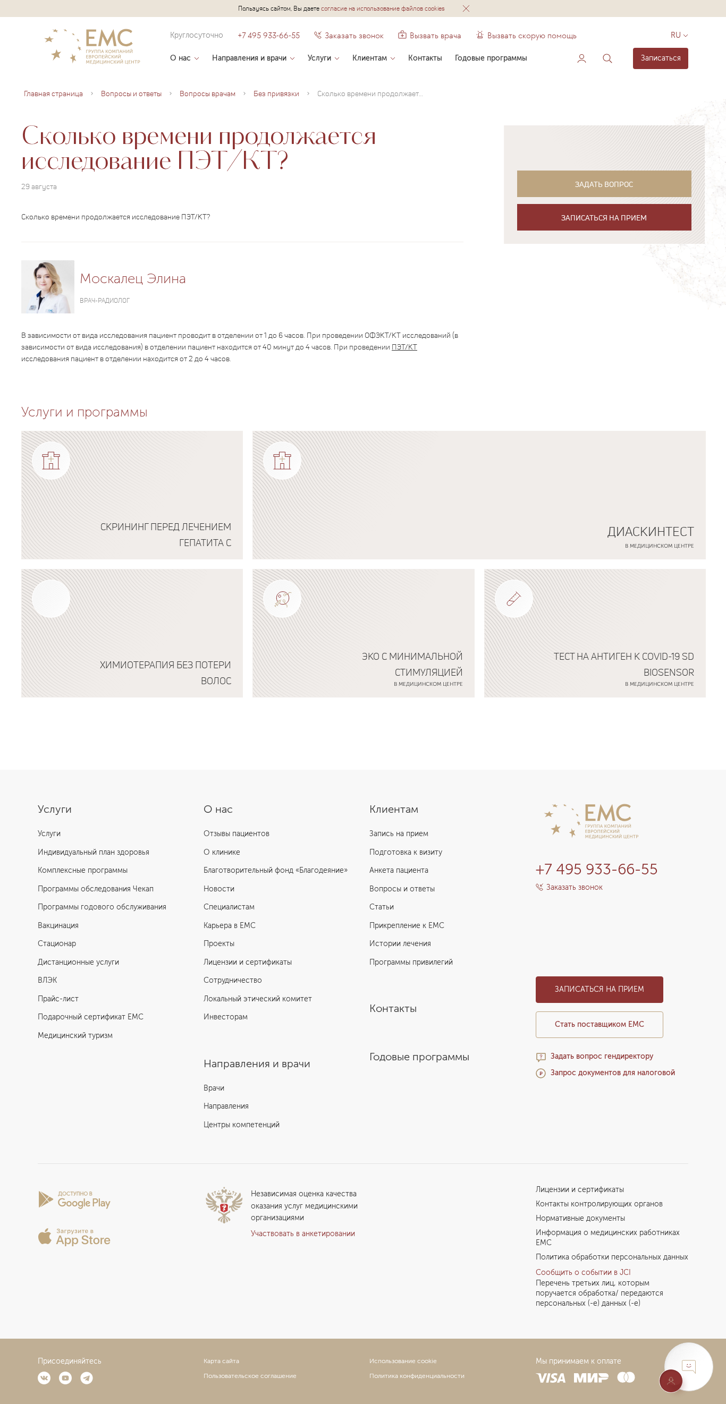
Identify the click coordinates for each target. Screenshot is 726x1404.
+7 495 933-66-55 (269, 35)
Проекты (219, 943)
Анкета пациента (398, 870)
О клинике (222, 852)
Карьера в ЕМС (230, 925)
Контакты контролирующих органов (599, 1204)
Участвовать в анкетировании (303, 1233)
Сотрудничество (233, 980)
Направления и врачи (249, 58)
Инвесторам (226, 1017)
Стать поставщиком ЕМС (599, 1024)
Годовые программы (491, 58)
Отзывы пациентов (236, 833)
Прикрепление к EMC (406, 925)
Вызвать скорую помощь (532, 35)
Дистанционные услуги (78, 962)
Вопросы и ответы (402, 889)
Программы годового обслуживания (102, 907)
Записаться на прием (604, 217)
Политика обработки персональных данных (612, 1257)
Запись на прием (398, 833)
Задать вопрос (604, 184)
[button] (466, 8)
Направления (226, 1106)
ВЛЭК (47, 980)
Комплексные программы (83, 870)
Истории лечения (400, 943)
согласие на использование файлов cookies (383, 8)
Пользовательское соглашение (250, 1376)
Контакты (425, 58)
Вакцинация (58, 925)
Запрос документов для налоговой (613, 1072)
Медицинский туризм (75, 1035)
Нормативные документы (580, 1218)
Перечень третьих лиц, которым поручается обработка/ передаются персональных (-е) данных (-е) (599, 1293)
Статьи (381, 907)
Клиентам (369, 58)
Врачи (214, 1088)
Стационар (57, 943)
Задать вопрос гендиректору (602, 1056)
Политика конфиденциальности (417, 1376)
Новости (219, 889)
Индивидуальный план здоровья (93, 852)
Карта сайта (221, 1361)
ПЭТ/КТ (404, 347)
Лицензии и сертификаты (248, 962)
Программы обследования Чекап (96, 889)
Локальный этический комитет (258, 998)
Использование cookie (403, 1361)
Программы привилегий (411, 962)
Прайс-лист (58, 998)
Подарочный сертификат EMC (90, 1017)
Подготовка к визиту (405, 852)
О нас (180, 58)
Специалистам (229, 907)
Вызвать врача (429, 35)
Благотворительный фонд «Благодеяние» (276, 870)
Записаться (661, 58)
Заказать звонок (354, 35)
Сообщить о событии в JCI (583, 1272)
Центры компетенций (242, 1124)
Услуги (319, 58)
